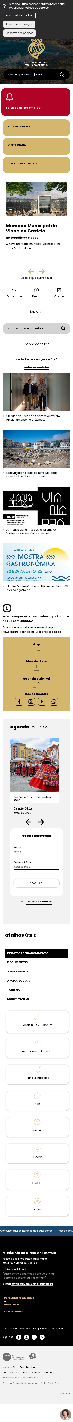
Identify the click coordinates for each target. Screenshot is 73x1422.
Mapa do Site (10, 1367)
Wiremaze (64, 1393)
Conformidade (30, 1377)
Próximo (41, 272)
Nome (23, 847)
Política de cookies (37, 7)
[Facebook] (19, 701)
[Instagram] (31, 701)
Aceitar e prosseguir (19, 24)
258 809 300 (21, 1269)
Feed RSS (49, 1372)
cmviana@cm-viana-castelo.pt (32, 1283)
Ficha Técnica (27, 1367)
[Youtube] (42, 701)
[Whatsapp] (54, 701)
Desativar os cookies (19, 33)
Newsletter (11, 1304)
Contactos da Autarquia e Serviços (22, 1372)
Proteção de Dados (51, 1383)
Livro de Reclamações (13, 1357)
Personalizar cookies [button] (19, 15)
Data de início (28, 862)
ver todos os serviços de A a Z (36, 359)
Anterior (34, 272)
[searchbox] (36, 74)
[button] (28, 822)
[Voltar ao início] (36, 50)
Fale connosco (13, 1311)
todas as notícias (36, 367)
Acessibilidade (32, 1356)
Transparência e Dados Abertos (20, 1383)
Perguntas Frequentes (19, 1298)
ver (36, 901)
